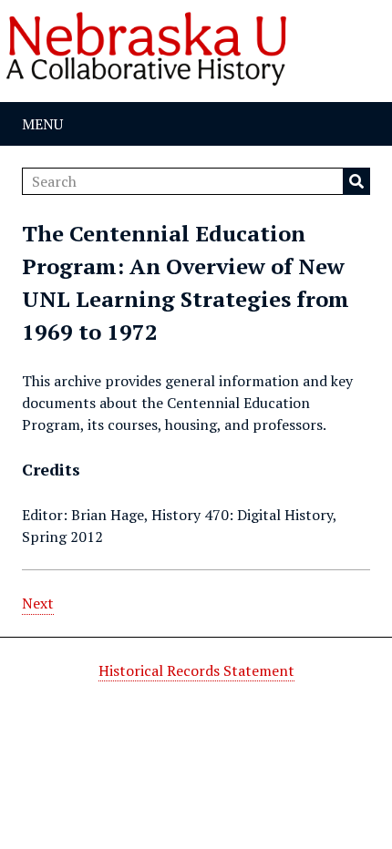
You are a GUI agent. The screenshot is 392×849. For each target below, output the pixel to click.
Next (38, 603)
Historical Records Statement (196, 670)
